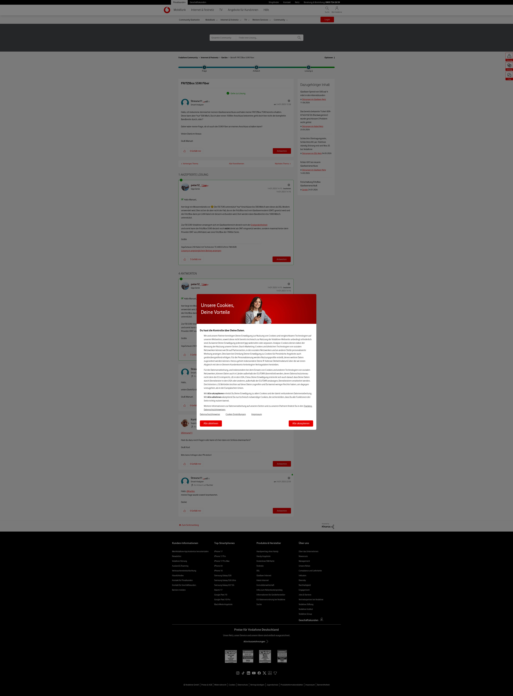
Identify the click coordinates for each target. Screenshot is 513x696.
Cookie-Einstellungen (236, 414)
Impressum (256, 414)
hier (246, 343)
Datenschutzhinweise (210, 414)
